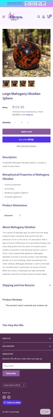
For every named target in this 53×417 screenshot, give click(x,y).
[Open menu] (3, 17)
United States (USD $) (12, 385)
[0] (48, 16)
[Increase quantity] (28, 122)
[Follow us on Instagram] (9, 397)
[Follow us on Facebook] (4, 397)
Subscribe (11, 373)
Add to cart (26, 131)
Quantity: (6, 122)
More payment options (26, 146)
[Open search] (38, 16)
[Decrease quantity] (15, 122)
